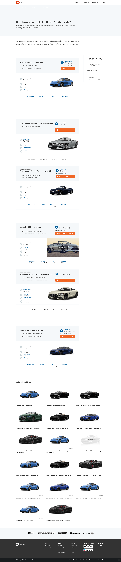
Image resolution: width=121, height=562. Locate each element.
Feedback (72, 552)
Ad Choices (103, 559)
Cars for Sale (77, 2)
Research (85, 2)
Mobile (46, 550)
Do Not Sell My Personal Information (93, 559)
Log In (103, 2)
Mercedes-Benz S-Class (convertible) (94, 67)
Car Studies (60, 545)
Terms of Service (76, 559)
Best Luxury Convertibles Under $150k (41, 7)
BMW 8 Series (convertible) (94, 79)
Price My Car (60, 550)
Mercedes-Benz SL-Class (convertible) (95, 65)
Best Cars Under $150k (29, 7)
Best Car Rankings (61, 547)
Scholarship (73, 550)
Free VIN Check (48, 547)
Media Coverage (74, 547)
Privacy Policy (82, 559)
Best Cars (22, 7)
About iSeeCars (74, 545)
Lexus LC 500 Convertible (94, 74)
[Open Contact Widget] (119, 560)
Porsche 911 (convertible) (95, 63)
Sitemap (70, 559)
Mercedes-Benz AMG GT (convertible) (35, 274)
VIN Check (94, 2)
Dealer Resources (61, 552)
